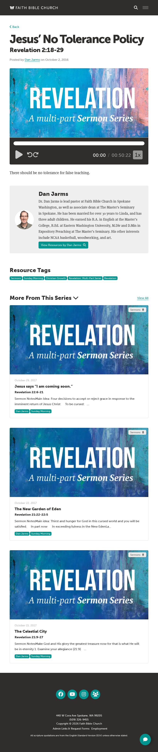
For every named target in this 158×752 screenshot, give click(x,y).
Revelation (110, 278)
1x (138, 154)
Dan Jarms (32, 59)
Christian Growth (56, 278)
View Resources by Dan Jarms (61, 245)
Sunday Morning (33, 278)
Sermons (16, 278)
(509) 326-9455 (79, 719)
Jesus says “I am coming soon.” (44, 386)
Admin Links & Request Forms (71, 728)
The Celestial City (31, 631)
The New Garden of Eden (38, 509)
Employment (99, 728)
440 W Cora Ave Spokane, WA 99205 (79, 715)
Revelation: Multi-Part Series (85, 278)
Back (15, 27)
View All (142, 298)
